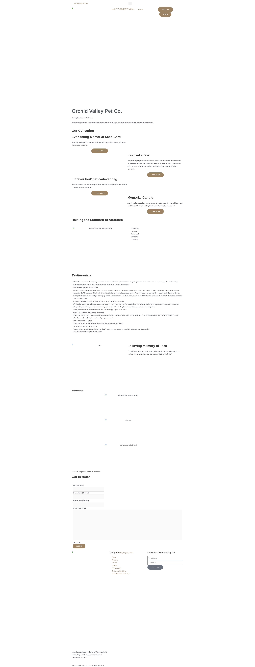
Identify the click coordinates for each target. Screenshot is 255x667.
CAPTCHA (76, 542)
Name (78, 485)
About (113, 9)
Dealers (131, 9)
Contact (140, 9)
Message (79, 508)
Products (122, 9)
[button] (130, 3)
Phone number (81, 500)
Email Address (81, 493)
